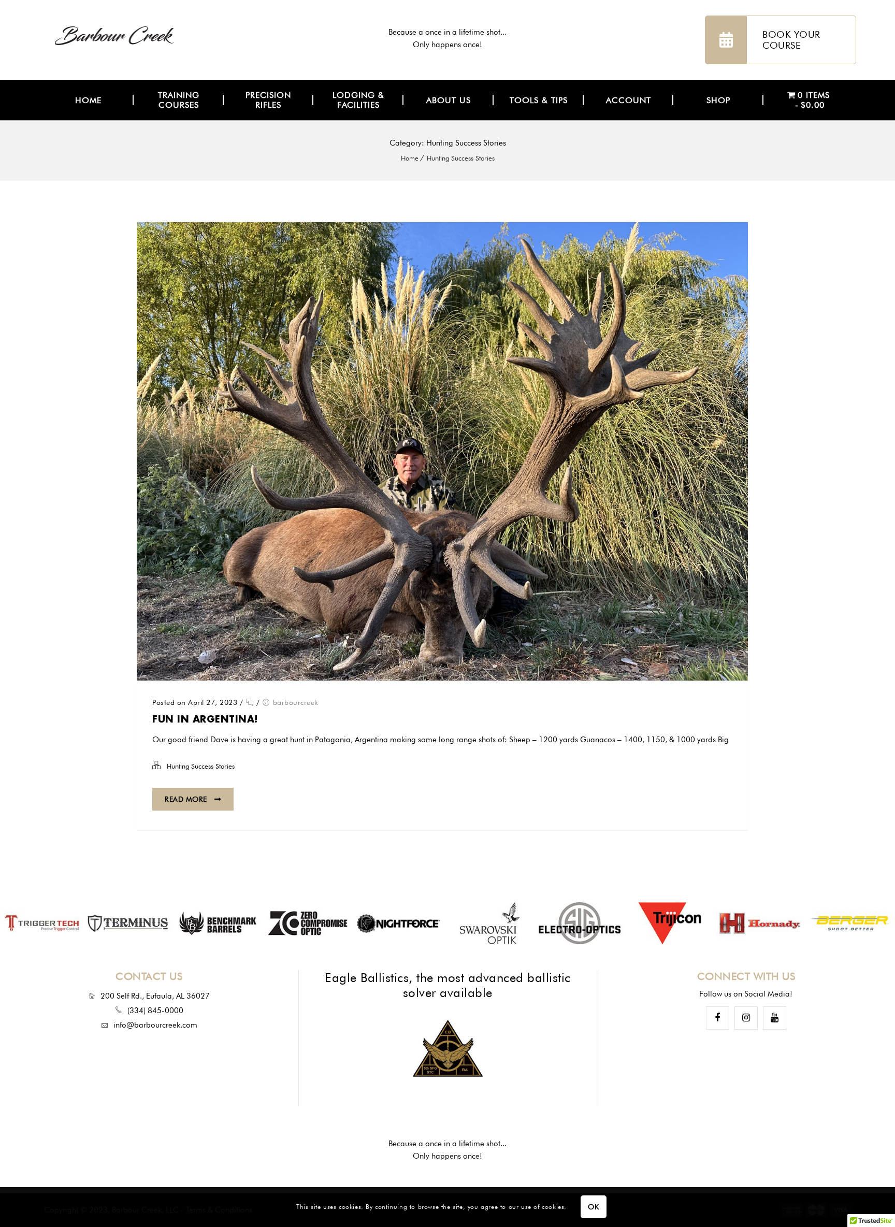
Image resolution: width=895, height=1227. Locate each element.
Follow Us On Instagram (746, 1018)
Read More (187, 799)
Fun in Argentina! (205, 719)
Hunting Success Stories (461, 158)
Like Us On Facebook (717, 1018)
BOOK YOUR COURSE (791, 40)
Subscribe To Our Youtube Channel (774, 1018)
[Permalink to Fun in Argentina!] (442, 678)
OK (593, 1207)
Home (409, 158)
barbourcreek (296, 702)
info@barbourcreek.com (155, 1025)
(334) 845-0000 (155, 1010)
